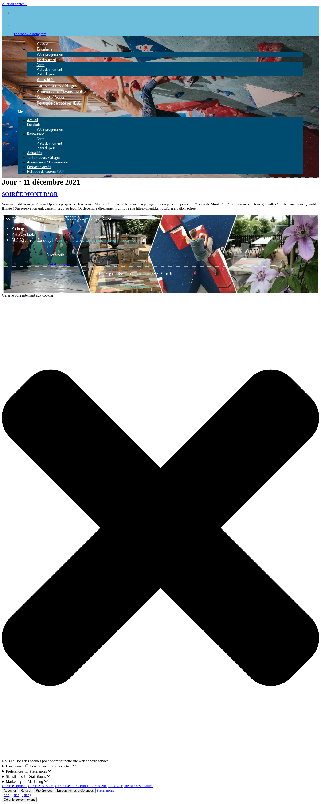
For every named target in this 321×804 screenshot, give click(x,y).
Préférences (44, 790)
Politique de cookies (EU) (59, 103)
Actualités (34, 152)
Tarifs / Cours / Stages (44, 157)
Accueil (32, 119)
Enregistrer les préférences (75, 790)
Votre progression (50, 129)
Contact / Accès (39, 166)
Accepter (10, 790)
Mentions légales (136, 286)
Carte (41, 64)
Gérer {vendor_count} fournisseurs (81, 786)
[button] (160, 111)
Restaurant (46, 59)
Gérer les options (14, 786)
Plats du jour (46, 148)
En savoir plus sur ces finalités (130, 786)
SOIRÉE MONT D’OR (30, 194)
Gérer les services (41, 786)
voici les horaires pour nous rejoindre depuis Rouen (99, 240)
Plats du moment (49, 69)
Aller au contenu (14, 4)
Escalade (44, 49)
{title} (6, 795)
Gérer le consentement (19, 799)
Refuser (26, 790)
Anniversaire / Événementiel (48, 162)
